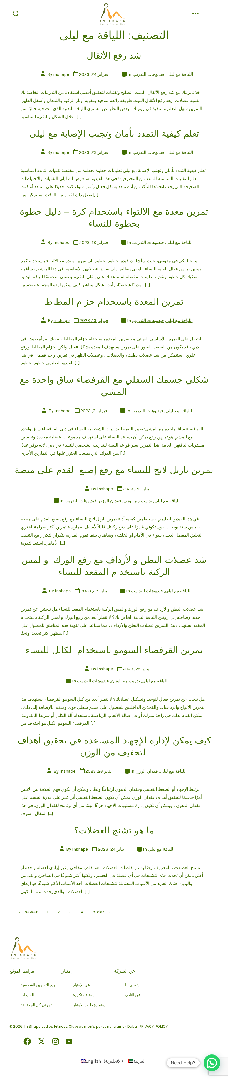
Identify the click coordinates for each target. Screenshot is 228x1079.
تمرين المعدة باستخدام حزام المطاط (114, 301)
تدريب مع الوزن (137, 500)
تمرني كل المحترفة (36, 1005)
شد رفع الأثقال (114, 55)
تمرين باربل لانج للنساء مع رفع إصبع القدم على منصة (114, 470)
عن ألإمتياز (81, 985)
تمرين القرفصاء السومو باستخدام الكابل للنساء (114, 650)
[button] (212, 1062)
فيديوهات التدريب (148, 74)
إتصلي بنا (132, 985)
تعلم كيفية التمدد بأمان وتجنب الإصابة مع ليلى (114, 133)
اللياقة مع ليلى (180, 74)
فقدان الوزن (110, 500)
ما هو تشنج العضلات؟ (114, 830)
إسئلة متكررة (84, 995)
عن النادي (132, 995)
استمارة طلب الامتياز (89, 1005)
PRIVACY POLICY (153, 1026)
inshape (61, 74)
